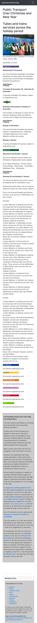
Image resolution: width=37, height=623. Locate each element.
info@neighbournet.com (18, 504)
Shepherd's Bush (14, 590)
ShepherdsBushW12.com (15, 620)
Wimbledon (12, 602)
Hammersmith (13, 596)
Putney (11, 594)
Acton (11, 592)
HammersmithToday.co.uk (24, 618)
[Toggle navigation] (32, 3)
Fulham (11, 600)
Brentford (12, 598)
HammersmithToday (10, 3)
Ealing (11, 589)
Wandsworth (13, 603)
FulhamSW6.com (11, 618)
